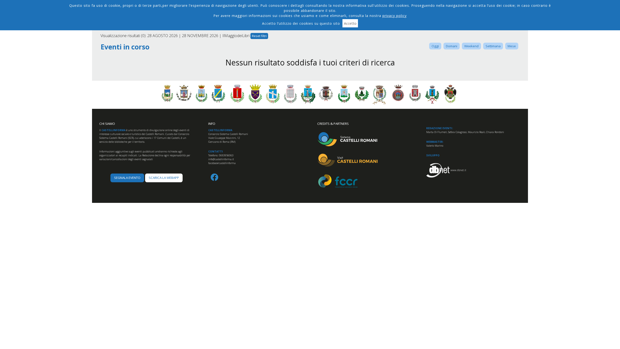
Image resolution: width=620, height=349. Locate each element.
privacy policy (394, 15)
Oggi (435, 46)
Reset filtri (259, 36)
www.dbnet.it (458, 170)
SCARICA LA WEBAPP (164, 177)
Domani (451, 46)
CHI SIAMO (107, 123)
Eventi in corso (125, 47)
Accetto (350, 23)
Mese (512, 46)
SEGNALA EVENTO (127, 177)
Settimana (493, 46)
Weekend (471, 46)
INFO (211, 123)
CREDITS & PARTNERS (333, 123)
